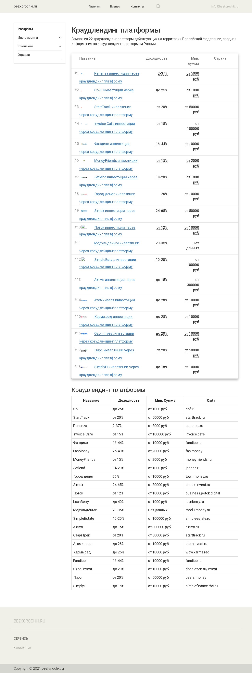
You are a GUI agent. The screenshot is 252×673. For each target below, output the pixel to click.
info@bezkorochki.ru (224, 6)
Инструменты (28, 37)
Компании (25, 46)
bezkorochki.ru (25, 6)
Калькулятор (22, 647)
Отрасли (24, 55)
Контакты (137, 6)
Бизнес (115, 6)
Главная (94, 6)
